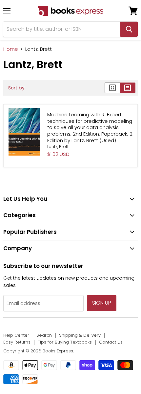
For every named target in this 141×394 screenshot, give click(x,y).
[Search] (129, 29)
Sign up (101, 303)
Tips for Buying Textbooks (65, 342)
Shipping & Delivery (80, 335)
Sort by (16, 87)
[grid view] (112, 88)
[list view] (127, 88)
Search (44, 335)
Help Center (16, 335)
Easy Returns (16, 342)
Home (10, 49)
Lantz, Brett (58, 146)
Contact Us (111, 342)
